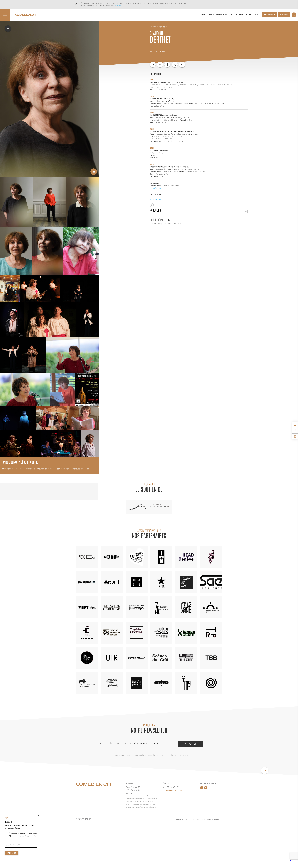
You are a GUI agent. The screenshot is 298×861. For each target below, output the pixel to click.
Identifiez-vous (8, 469)
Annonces (238, 15)
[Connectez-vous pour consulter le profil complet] (175, 64)
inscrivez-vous (23, 469)
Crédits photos (182, 819)
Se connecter (269, 15)
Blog (257, 15)
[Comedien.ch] (25, 15)
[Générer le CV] (167, 64)
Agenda (249, 15)
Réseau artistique (224, 15)
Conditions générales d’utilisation (207, 819)
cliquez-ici (118, 5)
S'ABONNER (11, 853)
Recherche (294, 14)
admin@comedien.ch (172, 790)
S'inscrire (284, 15)
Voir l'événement (155, 188)
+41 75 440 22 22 (171, 787)
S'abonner (191, 744)
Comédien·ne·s (207, 15)
